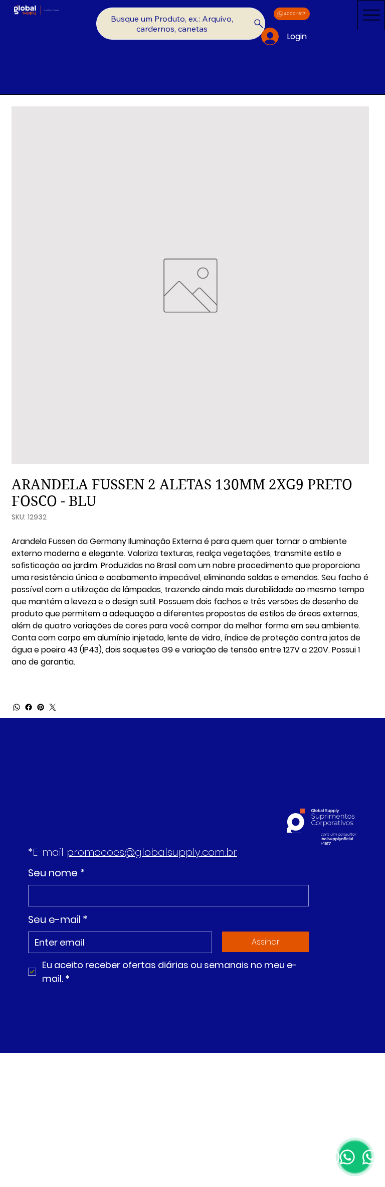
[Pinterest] (41, 707)
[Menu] (371, 15)
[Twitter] (53, 707)
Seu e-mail (58, 919)
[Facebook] (29, 707)
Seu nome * (56, 873)
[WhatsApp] (17, 707)
